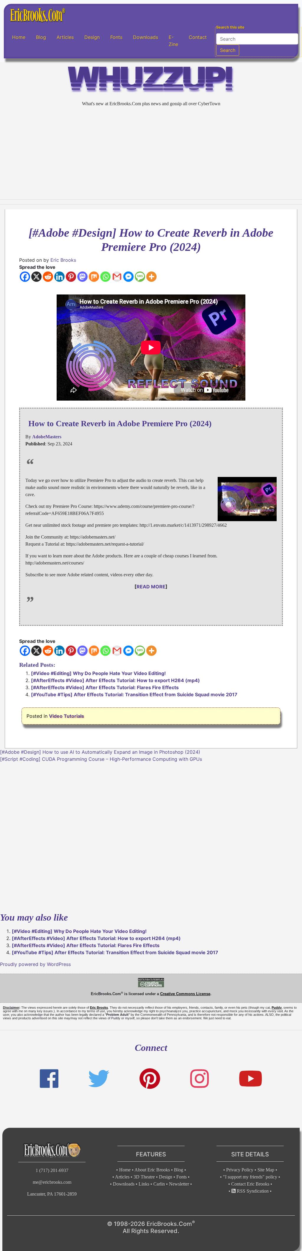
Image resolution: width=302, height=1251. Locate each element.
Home (18, 37)
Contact (198, 37)
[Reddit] (48, 276)
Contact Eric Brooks (250, 1183)
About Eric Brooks (152, 1169)
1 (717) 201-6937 (52, 1170)
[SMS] (140, 276)
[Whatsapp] (105, 276)
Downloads (145, 37)
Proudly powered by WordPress (35, 964)
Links (144, 1183)
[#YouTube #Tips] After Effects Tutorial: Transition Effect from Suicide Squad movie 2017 (134, 694)
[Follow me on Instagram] (199, 1079)
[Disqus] (151, 836)
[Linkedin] (59, 276)
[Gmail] (117, 276)
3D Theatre (144, 1176)
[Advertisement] (151, 153)
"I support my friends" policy (250, 1176)
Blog (41, 37)
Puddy (277, 1007)
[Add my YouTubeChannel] (250, 1079)
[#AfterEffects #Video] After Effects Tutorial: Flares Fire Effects (105, 687)
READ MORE (151, 587)
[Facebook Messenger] (128, 276)
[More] (151, 276)
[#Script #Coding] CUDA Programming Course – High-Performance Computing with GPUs (101, 759)
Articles (65, 37)
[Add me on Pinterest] (150, 1079)
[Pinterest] (71, 276)
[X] (36, 276)
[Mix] (94, 276)
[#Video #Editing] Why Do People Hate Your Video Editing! (98, 673)
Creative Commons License (185, 994)
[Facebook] (25, 276)
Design (92, 37)
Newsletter (179, 1183)
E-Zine (173, 40)
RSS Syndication (252, 1191)
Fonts (116, 37)
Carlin (159, 1183)
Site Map (265, 1169)
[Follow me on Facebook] (49, 1079)
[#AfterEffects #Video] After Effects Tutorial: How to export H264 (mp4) (115, 680)
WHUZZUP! (151, 81)
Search (227, 50)
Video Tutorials (66, 716)
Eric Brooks (63, 260)
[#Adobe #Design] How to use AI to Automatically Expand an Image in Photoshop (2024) (100, 752)
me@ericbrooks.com (52, 1182)
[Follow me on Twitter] (99, 1079)
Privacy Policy (239, 1169)
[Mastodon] (82, 276)
